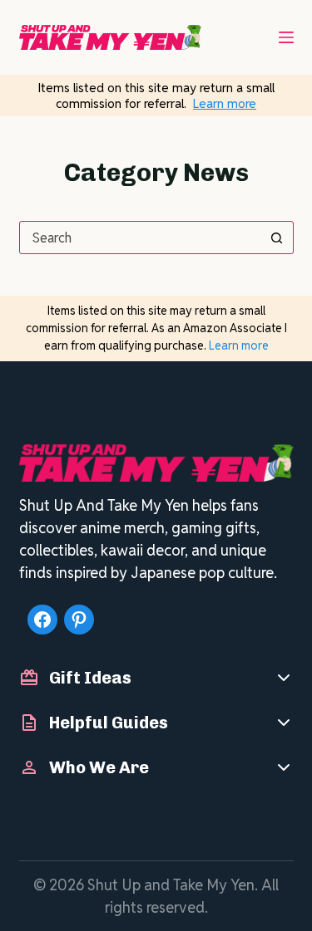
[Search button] (277, 237)
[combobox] (140, 237)
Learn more (224, 103)
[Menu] (286, 37)
